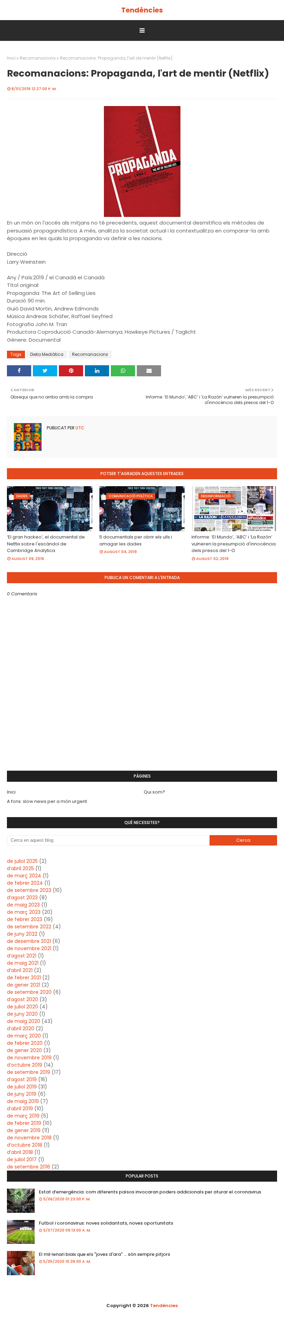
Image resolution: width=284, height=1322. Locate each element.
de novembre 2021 (29, 948)
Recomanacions (38, 58)
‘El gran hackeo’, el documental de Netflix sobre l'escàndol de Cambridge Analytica (46, 544)
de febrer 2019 (24, 1123)
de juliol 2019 (22, 1086)
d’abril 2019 (20, 1108)
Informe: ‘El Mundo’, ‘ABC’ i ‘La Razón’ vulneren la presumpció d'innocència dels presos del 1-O (234, 544)
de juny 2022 (22, 933)
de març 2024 (24, 875)
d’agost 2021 (21, 955)
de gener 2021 (23, 984)
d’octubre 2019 (24, 1064)
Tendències (142, 10)
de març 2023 (24, 912)
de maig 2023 (23, 904)
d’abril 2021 (20, 970)
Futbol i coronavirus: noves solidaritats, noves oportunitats (106, 1223)
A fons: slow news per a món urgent (47, 801)
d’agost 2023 (22, 897)
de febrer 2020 (25, 1043)
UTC (79, 428)
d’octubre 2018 (24, 1144)
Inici (11, 58)
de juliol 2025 (22, 861)
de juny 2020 (22, 1013)
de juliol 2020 (22, 1006)
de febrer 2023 (24, 919)
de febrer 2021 (24, 977)
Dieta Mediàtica (46, 354)
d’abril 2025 (20, 868)
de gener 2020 (24, 1050)
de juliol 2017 (22, 1159)
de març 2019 (23, 1115)
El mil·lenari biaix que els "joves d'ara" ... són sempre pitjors (104, 1254)
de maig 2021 (22, 963)
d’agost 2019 (22, 1079)
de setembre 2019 (28, 1072)
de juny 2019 (21, 1094)
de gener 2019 (24, 1130)
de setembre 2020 (29, 992)
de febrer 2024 (25, 882)
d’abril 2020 (20, 1028)
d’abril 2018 (20, 1152)
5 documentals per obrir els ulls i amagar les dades (135, 540)
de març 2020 (24, 1035)
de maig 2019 (23, 1101)
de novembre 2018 (29, 1137)
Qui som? (154, 792)
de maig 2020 (23, 1021)
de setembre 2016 (28, 1166)
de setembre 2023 (29, 890)
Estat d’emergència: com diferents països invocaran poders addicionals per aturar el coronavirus (150, 1192)
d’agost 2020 (22, 999)
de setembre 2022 (29, 926)
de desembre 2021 (29, 941)
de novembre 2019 (29, 1057)
